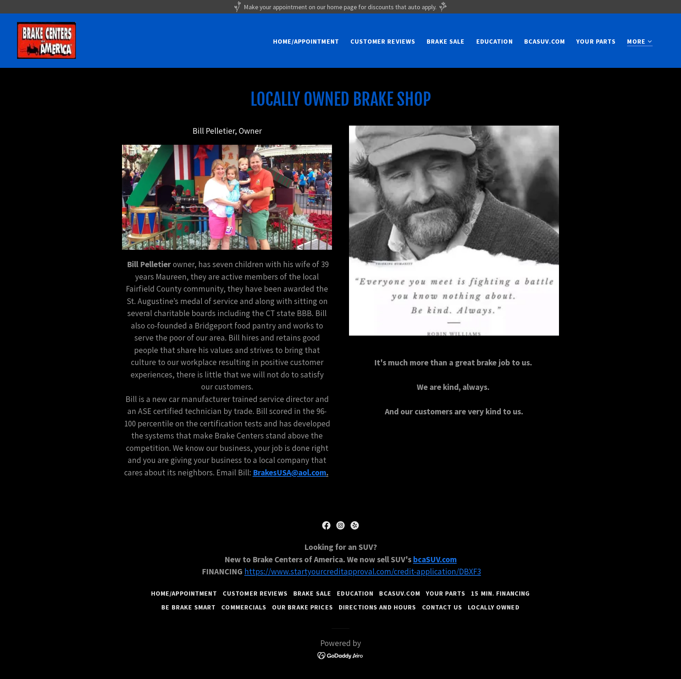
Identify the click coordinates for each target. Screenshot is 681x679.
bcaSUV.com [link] (544, 41)
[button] (640, 41)
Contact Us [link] (442, 607)
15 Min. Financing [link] (500, 593)
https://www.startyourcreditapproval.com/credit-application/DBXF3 (362, 571)
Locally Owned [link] (494, 607)
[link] (46, 39)
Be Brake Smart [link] (188, 607)
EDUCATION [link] (494, 41)
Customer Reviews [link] (382, 41)
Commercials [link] (243, 607)
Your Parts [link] (596, 41)
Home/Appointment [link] (306, 41)
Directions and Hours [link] (377, 607)
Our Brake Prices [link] (302, 607)
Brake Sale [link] (446, 41)
